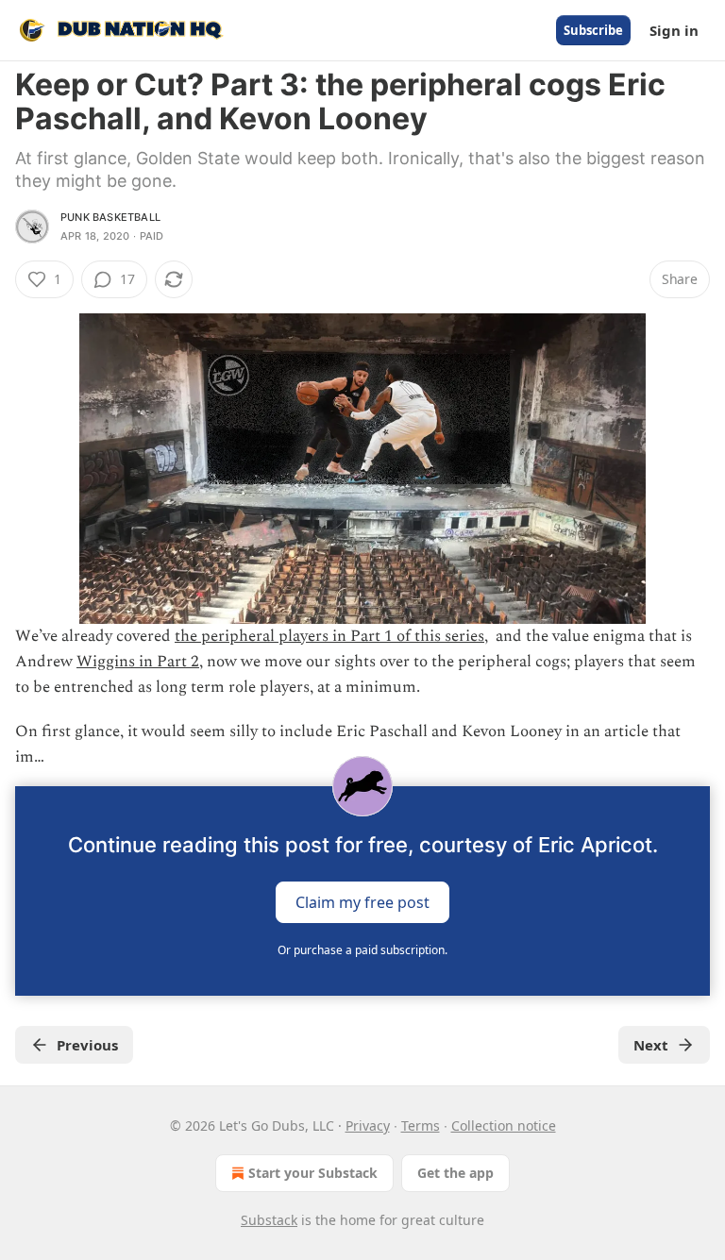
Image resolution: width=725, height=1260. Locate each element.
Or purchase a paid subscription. (362, 950)
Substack (269, 1220)
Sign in (674, 30)
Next (650, 1044)
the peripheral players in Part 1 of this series (329, 636)
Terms (420, 1125)
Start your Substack (313, 1173)
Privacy (368, 1125)
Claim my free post (362, 901)
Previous (87, 1044)
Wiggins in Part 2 (137, 661)
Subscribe (593, 30)
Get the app (455, 1173)
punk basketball (110, 217)
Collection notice (503, 1125)
